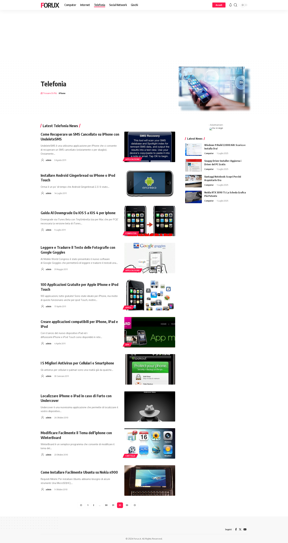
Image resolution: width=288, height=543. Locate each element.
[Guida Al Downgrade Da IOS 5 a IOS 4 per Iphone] (149, 221)
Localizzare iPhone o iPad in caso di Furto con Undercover (76, 398)
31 (113, 505)
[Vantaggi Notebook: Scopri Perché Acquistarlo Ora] (193, 181)
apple (129, 308)
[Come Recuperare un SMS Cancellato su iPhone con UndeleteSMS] (149, 147)
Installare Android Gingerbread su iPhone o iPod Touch (78, 177)
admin (48, 160)
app (127, 345)
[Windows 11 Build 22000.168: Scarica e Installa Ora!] (193, 149)
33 (127, 505)
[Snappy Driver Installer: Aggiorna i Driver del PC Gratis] (193, 165)
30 (106, 505)
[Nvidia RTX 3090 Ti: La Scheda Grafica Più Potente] (193, 197)
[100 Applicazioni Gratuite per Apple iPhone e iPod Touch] (149, 295)
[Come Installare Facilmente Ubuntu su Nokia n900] (149, 480)
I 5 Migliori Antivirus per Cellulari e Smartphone (77, 363)
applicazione (133, 159)
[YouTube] (245, 529)
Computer (209, 153)
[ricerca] (235, 5)
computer (131, 233)
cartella (130, 456)
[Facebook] (236, 529)
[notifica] (230, 5)
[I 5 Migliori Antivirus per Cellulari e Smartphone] (149, 369)
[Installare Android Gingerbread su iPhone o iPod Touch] (149, 184)
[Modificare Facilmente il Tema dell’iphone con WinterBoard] (149, 443)
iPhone (62, 93)
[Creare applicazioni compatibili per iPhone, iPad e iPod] (149, 332)
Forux (50, 5)
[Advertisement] (144, 35)
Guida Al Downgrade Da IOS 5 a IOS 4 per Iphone (78, 212)
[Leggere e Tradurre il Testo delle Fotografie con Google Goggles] (149, 258)
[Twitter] (240, 529)
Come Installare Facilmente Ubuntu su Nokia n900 (79, 472)
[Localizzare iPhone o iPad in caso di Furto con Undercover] (149, 406)
